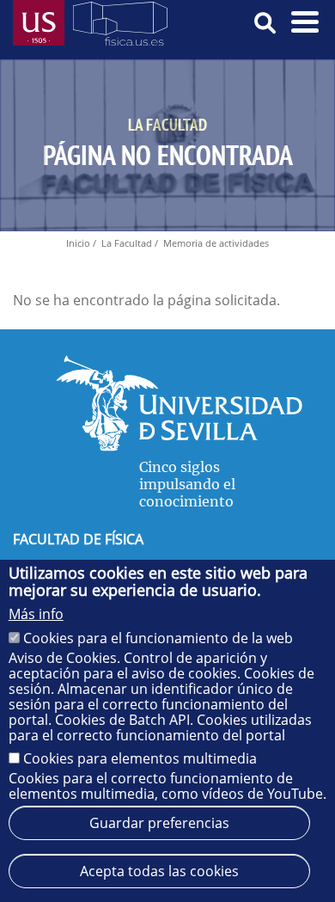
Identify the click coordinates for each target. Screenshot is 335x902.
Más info (36, 614)
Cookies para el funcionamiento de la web (158, 638)
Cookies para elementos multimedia (140, 758)
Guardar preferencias (159, 822)
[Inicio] (120, 27)
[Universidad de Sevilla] (179, 446)
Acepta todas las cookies (159, 871)
